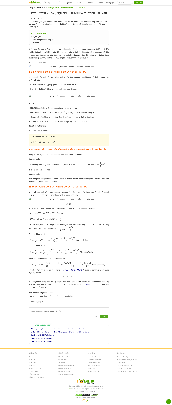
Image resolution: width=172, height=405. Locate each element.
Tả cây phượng (34, 374)
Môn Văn (32, 357)
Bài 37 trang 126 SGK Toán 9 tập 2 (42, 335)
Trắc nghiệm (109, 3)
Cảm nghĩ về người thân (124, 365)
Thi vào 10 (89, 3)
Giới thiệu (79, 398)
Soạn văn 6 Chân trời (94, 360)
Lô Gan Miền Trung (94, 371)
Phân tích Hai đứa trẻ (65, 371)
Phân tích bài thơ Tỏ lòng (66, 365)
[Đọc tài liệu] (84, 400)
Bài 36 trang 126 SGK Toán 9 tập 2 (42, 338)
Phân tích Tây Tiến (35, 368)
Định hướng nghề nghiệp (66, 374)
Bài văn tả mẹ (62, 360)
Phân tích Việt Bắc (64, 357)
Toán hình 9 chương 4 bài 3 (71, 270)
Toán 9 (87, 284)
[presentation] (50, 136)
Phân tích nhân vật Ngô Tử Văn (127, 360)
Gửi (104, 317)
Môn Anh (32, 360)
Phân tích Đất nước (64, 368)
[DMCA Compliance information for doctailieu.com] (94, 395)
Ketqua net (91, 368)
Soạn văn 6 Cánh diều (95, 357)
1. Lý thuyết (36, 37)
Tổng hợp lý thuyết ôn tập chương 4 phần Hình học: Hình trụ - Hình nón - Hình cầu (57, 329)
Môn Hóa (32, 365)
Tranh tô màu (33, 371)
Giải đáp (100, 3)
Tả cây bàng (121, 363)
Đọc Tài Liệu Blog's (94, 365)
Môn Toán (32, 363)
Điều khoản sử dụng (89, 398)
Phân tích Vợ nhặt (123, 357)
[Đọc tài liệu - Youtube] (87, 400)
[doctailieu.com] (86, 382)
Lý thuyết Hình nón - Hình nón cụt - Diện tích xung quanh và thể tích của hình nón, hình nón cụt (62, 332)
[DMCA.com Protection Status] (82, 395)
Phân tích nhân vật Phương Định (127, 371)
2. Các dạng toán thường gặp (43, 40)
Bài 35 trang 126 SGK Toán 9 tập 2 (42, 341)
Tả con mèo (62, 363)
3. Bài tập (35, 42)
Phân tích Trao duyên (124, 368)
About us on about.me (36, 377)
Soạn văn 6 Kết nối (94, 363)
